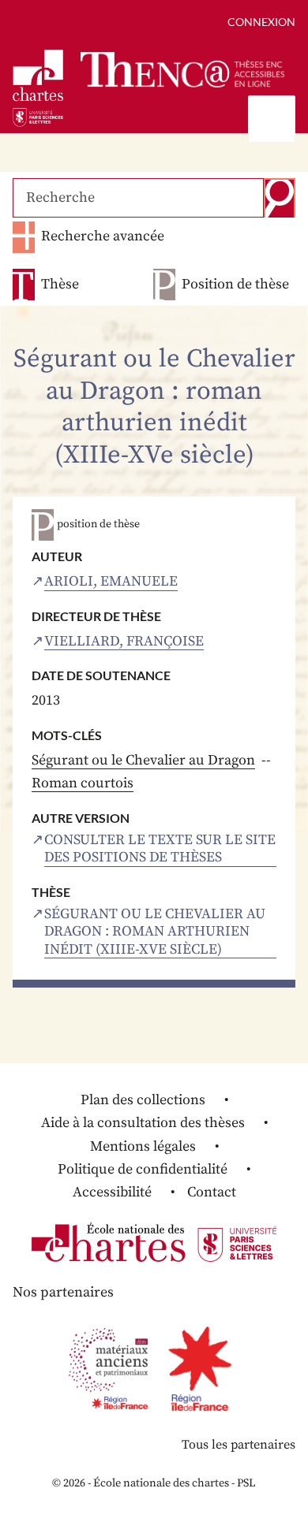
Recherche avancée (102, 236)
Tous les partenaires (238, 1445)
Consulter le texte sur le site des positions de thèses (160, 849)
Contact (211, 1192)
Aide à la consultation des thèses (143, 1123)
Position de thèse (235, 284)
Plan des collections (143, 1100)
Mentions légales (143, 1146)
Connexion (261, 21)
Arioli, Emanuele (111, 581)
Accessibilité (112, 1192)
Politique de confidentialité (142, 1169)
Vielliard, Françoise (124, 641)
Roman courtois (82, 783)
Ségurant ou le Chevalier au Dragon (143, 760)
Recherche (279, 198)
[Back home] (182, 69)
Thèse (60, 284)
